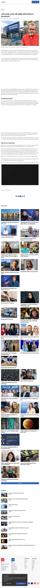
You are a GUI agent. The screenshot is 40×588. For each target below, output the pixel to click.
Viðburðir (33, 564)
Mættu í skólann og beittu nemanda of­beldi (16, 493)
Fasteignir (33, 561)
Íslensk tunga (8, 190)
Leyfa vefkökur (21, 583)
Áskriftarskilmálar (14, 569)
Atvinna (33, 562)
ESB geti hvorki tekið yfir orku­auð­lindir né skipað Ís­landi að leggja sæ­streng (9, 256)
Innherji (33, 560)
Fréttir (25, 560)
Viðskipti (25, 561)
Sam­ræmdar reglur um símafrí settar (29, 271)
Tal (32, 570)
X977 (33, 569)
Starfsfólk (12, 570)
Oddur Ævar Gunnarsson (5, 18)
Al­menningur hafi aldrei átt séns (8, 367)
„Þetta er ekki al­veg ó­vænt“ (7, 237)
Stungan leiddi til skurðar (7, 319)
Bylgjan (33, 566)
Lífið (25, 564)
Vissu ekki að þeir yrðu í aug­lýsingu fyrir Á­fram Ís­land (18, 533)
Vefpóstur (12, 573)
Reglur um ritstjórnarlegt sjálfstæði (5, 564)
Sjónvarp (25, 566)
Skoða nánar (5, 580)
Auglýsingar (13, 565)
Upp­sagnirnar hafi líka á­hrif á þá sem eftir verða (17, 510)
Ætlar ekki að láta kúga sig (27, 381)
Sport (25, 562)
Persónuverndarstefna (4, 566)
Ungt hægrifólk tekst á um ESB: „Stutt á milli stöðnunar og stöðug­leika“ (21, 522)
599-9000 (4, 570)
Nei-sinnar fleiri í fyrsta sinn (7, 303)
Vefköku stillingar (8, 583)
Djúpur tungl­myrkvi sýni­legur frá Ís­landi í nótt (17, 539)
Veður (33, 565)
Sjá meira (20, 483)
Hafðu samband (13, 566)
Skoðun (25, 565)
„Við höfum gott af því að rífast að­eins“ (30, 353)
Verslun (3, 190)
